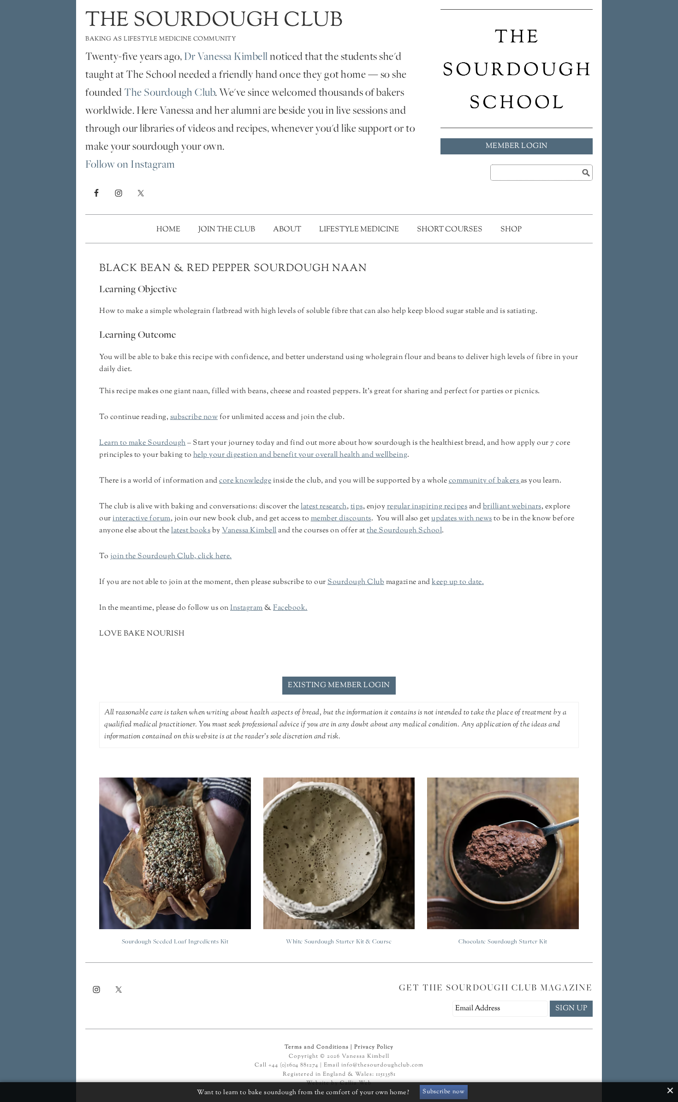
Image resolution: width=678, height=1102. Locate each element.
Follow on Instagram (130, 165)
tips (357, 506)
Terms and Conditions (317, 1047)
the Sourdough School (404, 530)
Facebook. (290, 608)
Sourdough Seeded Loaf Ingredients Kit (175, 942)
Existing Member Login (339, 685)
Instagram (246, 608)
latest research (324, 506)
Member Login (517, 146)
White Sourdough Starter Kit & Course (339, 942)
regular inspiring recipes (427, 506)
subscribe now (194, 417)
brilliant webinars (512, 506)
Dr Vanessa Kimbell (226, 57)
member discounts (341, 518)
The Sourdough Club (214, 20)
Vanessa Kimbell (249, 530)
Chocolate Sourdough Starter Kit (502, 942)
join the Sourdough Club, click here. (171, 556)
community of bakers (484, 481)
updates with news (461, 518)
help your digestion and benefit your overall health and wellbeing (300, 455)
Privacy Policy (373, 1047)
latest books (190, 530)
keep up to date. (458, 582)
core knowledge (245, 481)
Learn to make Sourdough (142, 443)
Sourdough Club (355, 582)
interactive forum (142, 518)
